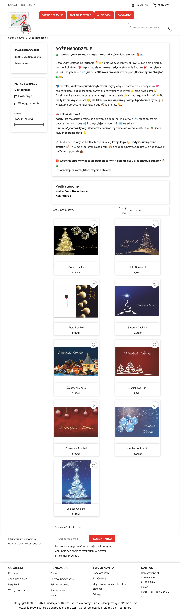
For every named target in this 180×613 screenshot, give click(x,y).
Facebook (159, 538)
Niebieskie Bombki (137, 448)
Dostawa (13, 573)
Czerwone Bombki (76, 448)
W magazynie (28, 103)
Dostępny (26, 96)
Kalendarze (21, 63)
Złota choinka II (137, 267)
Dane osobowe (101, 572)
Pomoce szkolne (52, 15)
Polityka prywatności (62, 578)
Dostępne (148, 210)
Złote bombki (76, 327)
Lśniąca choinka (76, 508)
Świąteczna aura (76, 387)
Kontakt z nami (59, 590)
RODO (54, 595)
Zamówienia (99, 578)
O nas (53, 573)
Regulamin (14, 584)
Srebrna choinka (137, 327)
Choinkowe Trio (137, 387)
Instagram (167, 538)
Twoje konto (103, 567)
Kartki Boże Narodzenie (27, 56)
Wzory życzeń (16, 590)
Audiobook (104, 15)
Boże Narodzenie (80, 15)
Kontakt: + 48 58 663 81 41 (23, 5)
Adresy (97, 594)
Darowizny (125, 15)
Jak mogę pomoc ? (61, 584)
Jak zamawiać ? (17, 578)
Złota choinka (76, 267)
